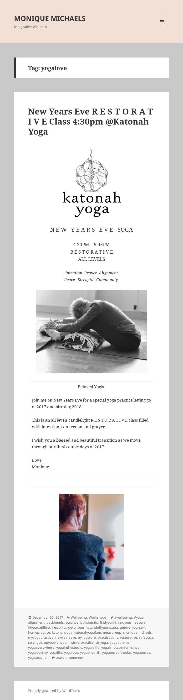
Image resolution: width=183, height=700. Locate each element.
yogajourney (38, 652)
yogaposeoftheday (116, 652)
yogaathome (120, 642)
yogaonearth (90, 652)
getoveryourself (132, 627)
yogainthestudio (69, 647)
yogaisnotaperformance (120, 647)
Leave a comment (69, 657)
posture (89, 637)
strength (35, 642)
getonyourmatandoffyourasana (93, 627)
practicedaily (108, 637)
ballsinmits (89, 622)
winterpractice (82, 642)
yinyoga (102, 642)
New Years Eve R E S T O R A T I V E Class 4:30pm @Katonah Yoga (90, 121)
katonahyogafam (87, 632)
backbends (55, 622)
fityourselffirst (39, 627)
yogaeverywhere (41, 647)
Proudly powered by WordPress (54, 690)
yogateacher (38, 657)
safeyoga (146, 637)
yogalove (71, 652)
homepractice (39, 632)
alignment (36, 622)
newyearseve (65, 637)
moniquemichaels (137, 632)
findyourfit (108, 622)
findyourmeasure (132, 622)
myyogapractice (40, 637)
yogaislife (91, 647)
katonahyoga (62, 632)
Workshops (98, 617)
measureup (112, 632)
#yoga (139, 617)
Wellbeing (79, 617)
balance (72, 622)
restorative (128, 637)
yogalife (56, 652)
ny (79, 637)
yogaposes (141, 652)
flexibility (59, 627)
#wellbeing (123, 617)
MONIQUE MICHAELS (50, 18)
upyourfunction (56, 642)
